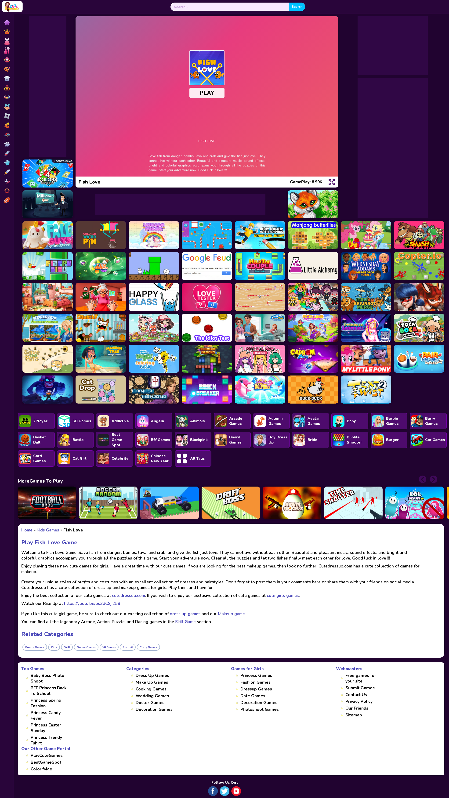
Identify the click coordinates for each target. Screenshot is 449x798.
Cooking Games (151, 689)
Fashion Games (255, 682)
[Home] (7, 22)
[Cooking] (7, 78)
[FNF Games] (7, 134)
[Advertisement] (47, 86)
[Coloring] (7, 69)
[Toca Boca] (7, 106)
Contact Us (356, 694)
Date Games (252, 696)
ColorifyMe (41, 769)
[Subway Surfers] (7, 125)
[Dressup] (7, 41)
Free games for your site (360, 678)
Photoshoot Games (259, 709)
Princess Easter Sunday (46, 727)
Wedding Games (152, 696)
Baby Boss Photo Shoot (47, 678)
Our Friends (356, 708)
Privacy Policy (359, 701)
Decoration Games (154, 709)
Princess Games (256, 675)
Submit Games (360, 688)
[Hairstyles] (7, 181)
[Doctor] (7, 153)
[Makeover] (7, 50)
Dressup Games (256, 689)
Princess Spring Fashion (46, 703)
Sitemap (353, 715)
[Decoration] (7, 97)
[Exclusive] (7, 31)
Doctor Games (150, 702)
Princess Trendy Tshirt (46, 740)
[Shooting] (7, 190)
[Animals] (7, 144)
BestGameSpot (46, 762)
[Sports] (7, 200)
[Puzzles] (7, 162)
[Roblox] (7, 116)
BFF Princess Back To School (48, 690)
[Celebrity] (7, 60)
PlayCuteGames (47, 755)
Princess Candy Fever (46, 715)
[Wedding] (7, 88)
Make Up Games (152, 682)
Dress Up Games (152, 675)
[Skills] (7, 172)
